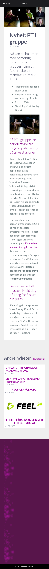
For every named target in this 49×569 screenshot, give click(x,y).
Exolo (24, 3)
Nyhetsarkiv (39, 358)
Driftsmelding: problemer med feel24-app (22, 380)
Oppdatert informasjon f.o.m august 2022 (21, 369)
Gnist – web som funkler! (24, 567)
